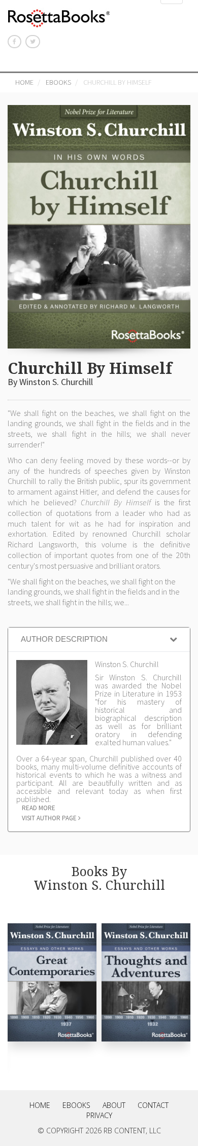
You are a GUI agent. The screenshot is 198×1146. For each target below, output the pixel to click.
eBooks (58, 82)
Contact (153, 1105)
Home (24, 82)
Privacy (99, 1115)
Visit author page (50, 818)
